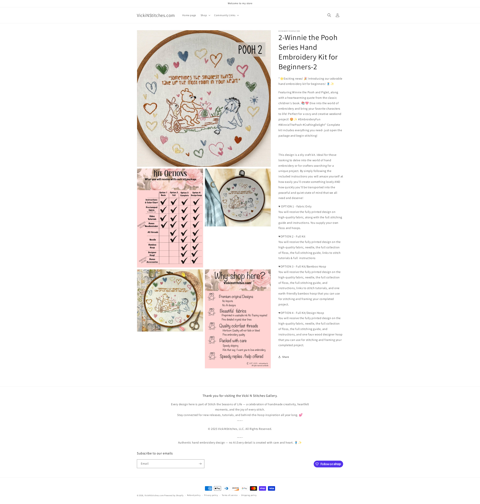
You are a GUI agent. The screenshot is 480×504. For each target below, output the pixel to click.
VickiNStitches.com (154, 495)
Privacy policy (211, 495)
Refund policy (193, 495)
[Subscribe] (200, 463)
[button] (205, 15)
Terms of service (230, 495)
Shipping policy (249, 495)
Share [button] (285, 357)
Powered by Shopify (174, 495)
